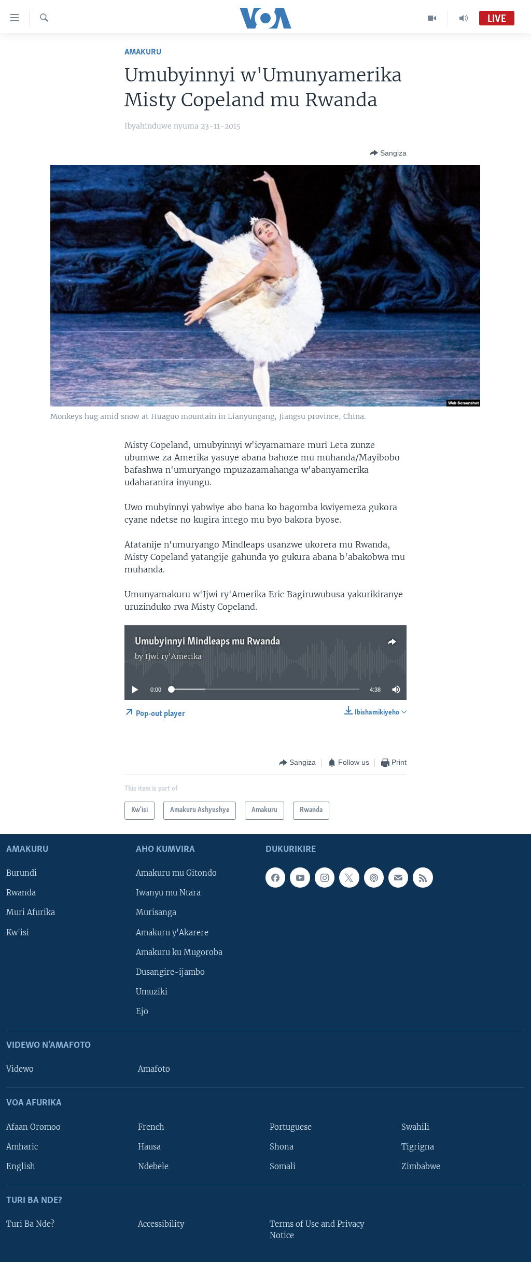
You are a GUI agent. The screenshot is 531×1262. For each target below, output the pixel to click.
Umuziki (151, 991)
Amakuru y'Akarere (172, 932)
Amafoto (154, 1069)
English (20, 1166)
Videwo (20, 1069)
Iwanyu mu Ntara (168, 893)
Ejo (142, 1011)
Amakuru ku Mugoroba (179, 952)
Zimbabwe (420, 1166)
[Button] (388, 153)
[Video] (432, 18)
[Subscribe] (398, 877)
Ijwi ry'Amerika (173, 656)
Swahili (415, 1126)
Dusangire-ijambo (170, 971)
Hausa (149, 1146)
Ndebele (153, 1166)
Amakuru (142, 52)
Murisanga (156, 912)
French (151, 1126)
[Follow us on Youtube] (300, 877)
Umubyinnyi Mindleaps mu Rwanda (207, 642)
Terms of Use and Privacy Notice (317, 1229)
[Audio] (463, 18)
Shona (282, 1146)
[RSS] (422, 877)
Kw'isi (17, 932)
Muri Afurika (30, 912)
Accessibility (161, 1224)
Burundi (21, 873)
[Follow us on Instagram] (324, 877)
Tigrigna (417, 1146)
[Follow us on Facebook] (275, 877)
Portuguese (291, 1126)
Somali (283, 1166)
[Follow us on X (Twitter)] (349, 877)
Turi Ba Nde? (30, 1224)
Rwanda (21, 893)
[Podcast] (374, 877)
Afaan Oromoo (33, 1126)
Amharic (22, 1146)
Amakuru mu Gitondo (176, 873)
